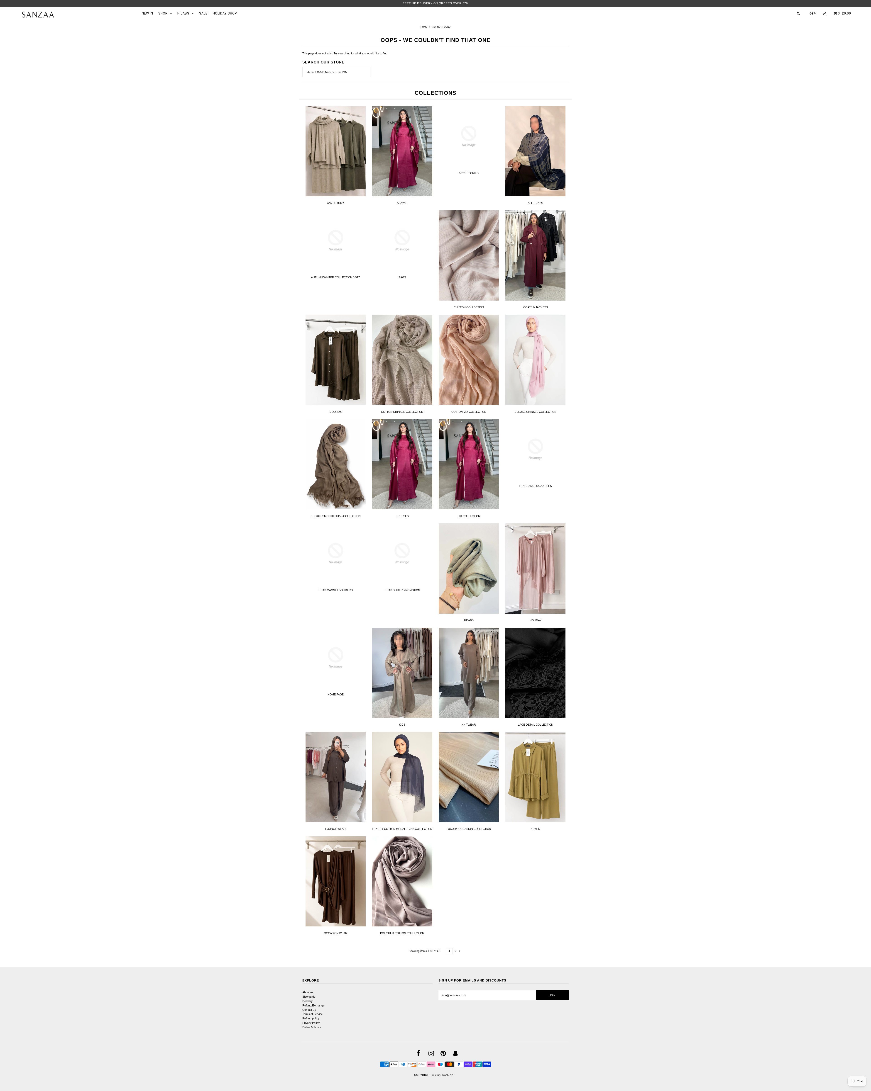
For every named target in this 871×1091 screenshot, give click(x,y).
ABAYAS (402, 203)
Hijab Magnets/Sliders (335, 590)
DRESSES (402, 516)
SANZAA (447, 1075)
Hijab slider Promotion (402, 590)
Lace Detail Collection (535, 724)
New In (535, 829)
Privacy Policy (311, 1023)
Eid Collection (469, 516)
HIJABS (183, 13)
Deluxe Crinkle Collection (535, 411)
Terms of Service (312, 1014)
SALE (203, 13)
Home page (336, 694)
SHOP (163, 13)
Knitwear (469, 724)
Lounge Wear (335, 829)
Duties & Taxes (311, 1027)
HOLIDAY (535, 620)
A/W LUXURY (335, 203)
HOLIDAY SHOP (225, 13)
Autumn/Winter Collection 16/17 (335, 277)
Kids (402, 724)
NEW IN (147, 13)
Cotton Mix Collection (468, 411)
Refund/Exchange (313, 1005)
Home (424, 27)
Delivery (307, 1001)
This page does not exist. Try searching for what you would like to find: (345, 53)
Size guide (309, 996)
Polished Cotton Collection (402, 933)
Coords (336, 411)
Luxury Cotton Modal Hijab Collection (402, 829)
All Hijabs (535, 203)
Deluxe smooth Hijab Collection (336, 516)
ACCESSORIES (469, 173)
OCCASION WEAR (335, 933)
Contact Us (309, 1009)
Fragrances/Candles (535, 486)
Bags (402, 277)
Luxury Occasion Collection (468, 829)
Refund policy (310, 1018)
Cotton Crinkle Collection (402, 411)
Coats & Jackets (535, 307)
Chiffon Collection (469, 307)
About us (307, 992)
